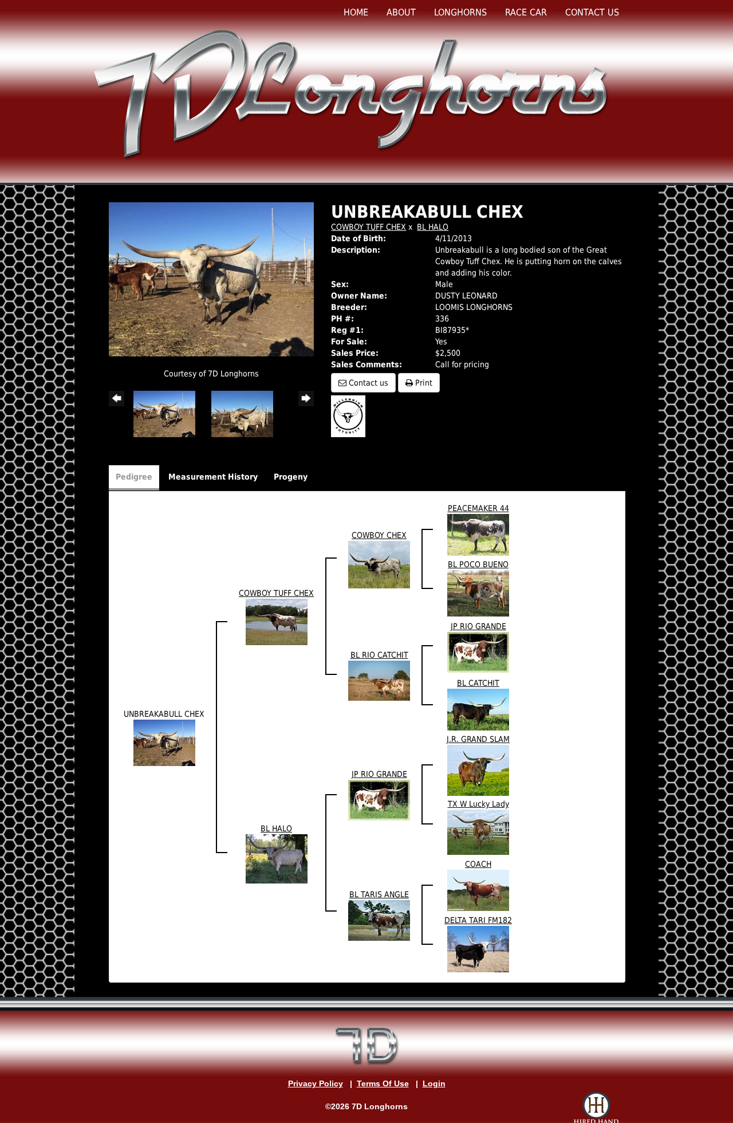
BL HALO (432, 226)
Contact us (367, 382)
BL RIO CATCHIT (379, 654)
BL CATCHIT (478, 683)
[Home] (353, 93)
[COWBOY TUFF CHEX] (277, 621)
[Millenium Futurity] (351, 415)
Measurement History (213, 476)
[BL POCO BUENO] (478, 593)
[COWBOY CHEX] (379, 564)
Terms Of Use (383, 1083)
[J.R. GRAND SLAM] (478, 770)
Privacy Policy (315, 1083)
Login (434, 1083)
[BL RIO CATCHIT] (379, 680)
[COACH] (478, 889)
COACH (478, 864)
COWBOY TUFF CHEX (368, 226)
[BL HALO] (277, 858)
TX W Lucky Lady (478, 803)
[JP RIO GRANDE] (478, 651)
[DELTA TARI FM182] (478, 948)
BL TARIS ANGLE (379, 894)
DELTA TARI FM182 (478, 920)
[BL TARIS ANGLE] (379, 920)
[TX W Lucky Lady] (478, 832)
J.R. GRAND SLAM (478, 739)
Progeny (291, 476)
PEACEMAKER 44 (478, 508)
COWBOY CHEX (379, 535)
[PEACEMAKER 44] (478, 534)
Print (422, 382)
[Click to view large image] (211, 278)
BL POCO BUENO (478, 564)
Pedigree (134, 476)
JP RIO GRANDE (478, 626)
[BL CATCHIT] (478, 708)
